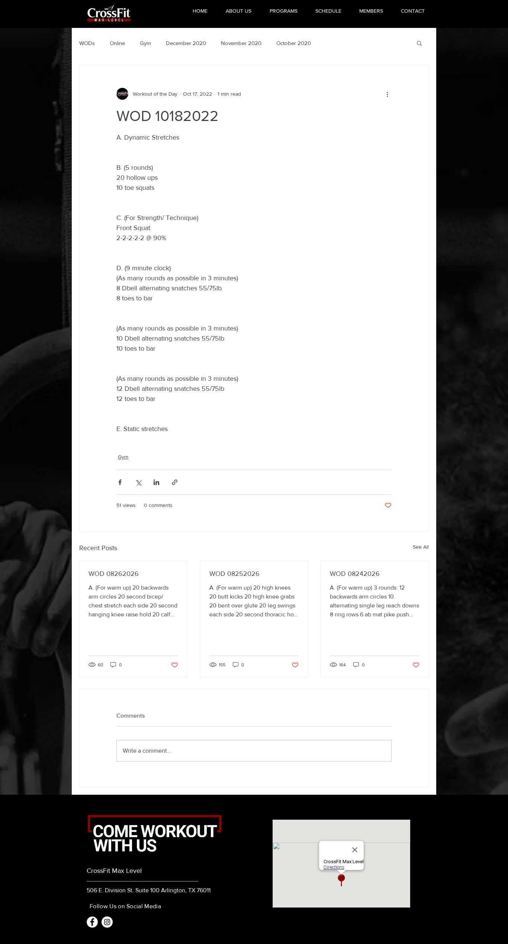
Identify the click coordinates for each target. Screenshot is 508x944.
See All (421, 547)
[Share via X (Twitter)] (138, 482)
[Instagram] (107, 922)
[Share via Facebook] (119, 482)
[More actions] (387, 93)
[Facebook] (92, 922)
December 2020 (186, 43)
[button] (419, 43)
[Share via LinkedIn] (156, 482)
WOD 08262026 (114, 573)
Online (117, 43)
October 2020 (293, 43)
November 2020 (241, 43)
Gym (145, 43)
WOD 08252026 (234, 573)
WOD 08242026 (355, 573)
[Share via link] (174, 482)
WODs (87, 43)
